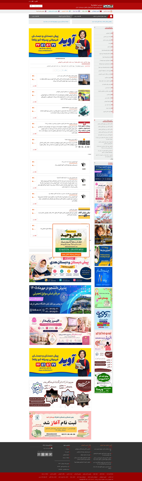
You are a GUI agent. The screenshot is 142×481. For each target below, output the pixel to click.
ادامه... (33, 86)
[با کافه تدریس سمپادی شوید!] (84, 143)
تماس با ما (67, 452)
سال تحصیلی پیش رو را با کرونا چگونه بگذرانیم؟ (67, 178)
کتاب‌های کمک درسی (43, 477)
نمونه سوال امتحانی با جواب (99, 16)
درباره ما (67, 449)
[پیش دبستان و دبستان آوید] (60, 362)
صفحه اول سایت (110, 474)
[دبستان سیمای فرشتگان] (103, 213)
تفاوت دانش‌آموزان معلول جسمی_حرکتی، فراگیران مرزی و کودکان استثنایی (82, 458)
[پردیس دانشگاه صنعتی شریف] (60, 299)
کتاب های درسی (108, 98)
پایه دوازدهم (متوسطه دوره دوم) (105, 67)
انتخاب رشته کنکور (52, 477)
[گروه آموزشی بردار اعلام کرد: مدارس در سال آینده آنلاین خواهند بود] (84, 197)
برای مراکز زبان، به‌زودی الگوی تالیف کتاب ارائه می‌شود (102, 467)
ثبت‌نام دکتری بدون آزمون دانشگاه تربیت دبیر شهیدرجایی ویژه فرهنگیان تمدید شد (102, 463)
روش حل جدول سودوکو (85, 455)
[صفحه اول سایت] (108, 6)
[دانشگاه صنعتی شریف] (103, 173)
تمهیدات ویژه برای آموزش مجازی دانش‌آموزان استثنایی (105, 142)
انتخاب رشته (72, 477)
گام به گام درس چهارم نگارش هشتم (105, 124)
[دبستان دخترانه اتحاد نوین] (103, 340)
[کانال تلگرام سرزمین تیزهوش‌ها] (50, 456)
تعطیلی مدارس (53, 474)
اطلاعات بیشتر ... (76, 16)
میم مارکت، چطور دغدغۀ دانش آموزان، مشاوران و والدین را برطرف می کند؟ (61, 124)
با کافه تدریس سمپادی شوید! (71, 139)
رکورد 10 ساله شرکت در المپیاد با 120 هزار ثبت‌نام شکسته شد (104, 156)
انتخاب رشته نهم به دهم (63, 477)
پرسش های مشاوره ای (106, 84)
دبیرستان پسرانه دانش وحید (71, 254)
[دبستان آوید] (103, 319)
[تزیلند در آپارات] (47, 456)
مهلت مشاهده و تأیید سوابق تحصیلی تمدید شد (102, 449)
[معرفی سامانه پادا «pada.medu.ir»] (84, 111)
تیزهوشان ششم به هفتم (92, 477)
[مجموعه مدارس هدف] (103, 234)
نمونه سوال (95, 474)
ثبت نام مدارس (108, 88)
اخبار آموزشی (108, 33)
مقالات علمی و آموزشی (86, 445)
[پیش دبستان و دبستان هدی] (60, 268)
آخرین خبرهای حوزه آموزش (106, 445)
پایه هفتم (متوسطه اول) (106, 50)
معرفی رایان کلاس (73, 210)
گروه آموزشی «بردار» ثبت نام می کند (69, 162)
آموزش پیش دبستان (107, 40)
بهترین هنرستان (77, 474)
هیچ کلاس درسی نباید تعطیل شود (105, 135)
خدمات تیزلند (108, 108)
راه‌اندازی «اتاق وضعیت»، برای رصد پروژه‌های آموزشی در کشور (105, 151)
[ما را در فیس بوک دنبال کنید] (39, 456)
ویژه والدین (109, 94)
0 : (34, 79)
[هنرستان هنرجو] (60, 42)
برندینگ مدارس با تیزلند (64, 16)
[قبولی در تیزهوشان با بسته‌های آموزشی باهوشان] (84, 95)
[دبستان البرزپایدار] (60, 331)
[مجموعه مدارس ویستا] (103, 383)
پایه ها (110, 43)
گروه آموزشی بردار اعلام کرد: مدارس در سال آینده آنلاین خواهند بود (63, 194)
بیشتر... (111, 159)
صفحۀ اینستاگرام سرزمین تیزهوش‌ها (55, 22)
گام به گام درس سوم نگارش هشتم (105, 126)
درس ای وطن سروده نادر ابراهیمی (83, 452)
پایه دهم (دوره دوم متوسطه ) (105, 60)
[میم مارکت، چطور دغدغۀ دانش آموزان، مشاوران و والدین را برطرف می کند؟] (84, 127)
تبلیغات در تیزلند (66, 458)
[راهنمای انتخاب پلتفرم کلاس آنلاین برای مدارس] (84, 79)
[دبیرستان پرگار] (103, 277)
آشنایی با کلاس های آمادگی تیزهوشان (82, 449)
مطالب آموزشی (61, 474)
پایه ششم (109, 47)
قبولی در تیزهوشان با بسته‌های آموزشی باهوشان (66, 92)
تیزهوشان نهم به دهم (81, 477)
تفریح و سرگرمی (108, 77)
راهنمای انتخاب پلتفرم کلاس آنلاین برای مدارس (67, 76)
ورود (35, 1)
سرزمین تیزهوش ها (80, 66)
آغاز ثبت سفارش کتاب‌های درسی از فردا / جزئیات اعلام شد (104, 138)
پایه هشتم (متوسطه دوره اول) (105, 54)
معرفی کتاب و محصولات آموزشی (105, 71)
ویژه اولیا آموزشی (107, 101)
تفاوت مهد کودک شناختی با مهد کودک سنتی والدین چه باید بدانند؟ (104, 147)
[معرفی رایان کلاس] (84, 213)
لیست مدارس (69, 474)
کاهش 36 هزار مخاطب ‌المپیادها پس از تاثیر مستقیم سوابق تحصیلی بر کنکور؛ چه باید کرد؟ (102, 458)
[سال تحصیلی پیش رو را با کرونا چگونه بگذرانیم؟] (84, 181)
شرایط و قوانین (66, 455)
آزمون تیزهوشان (103, 477)
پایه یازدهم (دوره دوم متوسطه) (105, 64)
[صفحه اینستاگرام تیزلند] (43, 456)
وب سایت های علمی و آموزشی (53, 66)
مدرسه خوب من (108, 105)
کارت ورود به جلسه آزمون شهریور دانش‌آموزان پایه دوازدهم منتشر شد (102, 454)
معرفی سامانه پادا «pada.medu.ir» (69, 108)
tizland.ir (92, 479)
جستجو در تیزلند (37, 6)
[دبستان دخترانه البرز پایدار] (103, 192)
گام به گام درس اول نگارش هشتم (105, 132)
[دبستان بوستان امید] (60, 425)
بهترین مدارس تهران (87, 474)
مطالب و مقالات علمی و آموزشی (105, 74)
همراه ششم (102, 474)
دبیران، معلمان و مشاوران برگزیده (104, 91)
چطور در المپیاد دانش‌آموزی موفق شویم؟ (82, 462)
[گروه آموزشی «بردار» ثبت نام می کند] (84, 165)
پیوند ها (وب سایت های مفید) (67, 66)
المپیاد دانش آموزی (107, 111)
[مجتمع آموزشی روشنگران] (103, 255)
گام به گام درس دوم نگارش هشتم (105, 129)
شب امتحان (110, 477)
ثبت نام (30, 1)
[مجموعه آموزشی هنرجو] (103, 361)
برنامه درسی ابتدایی (107, 36)
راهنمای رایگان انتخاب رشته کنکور (102, 22)
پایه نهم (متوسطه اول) (107, 57)
